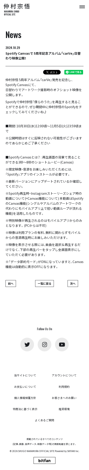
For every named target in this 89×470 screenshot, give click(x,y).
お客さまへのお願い (64, 398)
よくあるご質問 (44, 420)
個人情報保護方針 (25, 398)
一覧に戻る (44, 283)
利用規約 (64, 386)
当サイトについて (25, 375)
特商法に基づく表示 (25, 409)
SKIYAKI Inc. (73, 451)
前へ (10, 283)
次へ (73, 283)
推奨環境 (64, 409)
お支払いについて (25, 386)
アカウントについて (64, 375)
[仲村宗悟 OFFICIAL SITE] (17, 9)
